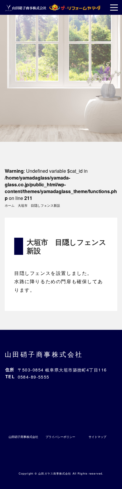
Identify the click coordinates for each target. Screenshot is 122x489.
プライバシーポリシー (60, 437)
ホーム (10, 205)
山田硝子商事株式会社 (44, 353)
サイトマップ (97, 437)
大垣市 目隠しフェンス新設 (66, 246)
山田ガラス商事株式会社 (54, 473)
